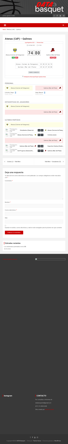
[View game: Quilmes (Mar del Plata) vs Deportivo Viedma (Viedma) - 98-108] (34, 146)
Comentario (9, 181)
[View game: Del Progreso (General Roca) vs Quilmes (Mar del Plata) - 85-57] (34, 150)
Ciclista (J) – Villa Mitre (13, 161)
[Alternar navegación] (5, 25)
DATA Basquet (21, 441)
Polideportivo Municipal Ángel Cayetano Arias (35, 76)
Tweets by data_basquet (10, 259)
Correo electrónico (11, 210)
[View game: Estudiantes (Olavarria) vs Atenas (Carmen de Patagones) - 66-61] (34, 130)
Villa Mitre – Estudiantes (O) (53, 161)
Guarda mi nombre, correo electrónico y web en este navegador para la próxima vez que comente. (33, 227)
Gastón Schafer (49, 409)
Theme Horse (37, 441)
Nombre (8, 202)
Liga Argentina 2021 (30, 42)
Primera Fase (40, 42)
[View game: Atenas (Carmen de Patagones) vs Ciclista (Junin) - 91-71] (34, 135)
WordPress (57, 441)
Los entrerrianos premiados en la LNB (15, 246)
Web (6, 218)
